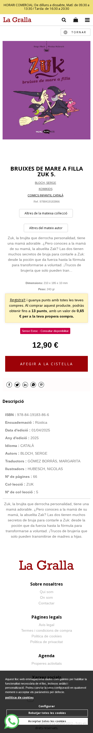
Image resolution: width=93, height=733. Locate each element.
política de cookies (19, 697)
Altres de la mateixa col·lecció (46, 213)
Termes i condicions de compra (46, 630)
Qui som (46, 592)
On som (46, 597)
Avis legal (46, 625)
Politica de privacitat (46, 642)
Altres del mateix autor (46, 228)
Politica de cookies (47, 636)
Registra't (18, 299)
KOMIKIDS (45, 188)
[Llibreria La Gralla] (16, 20)
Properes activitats (47, 663)
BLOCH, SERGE (45, 182)
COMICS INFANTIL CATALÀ (45, 195)
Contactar (46, 603)
